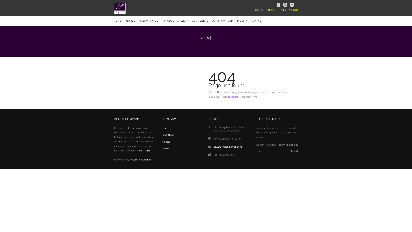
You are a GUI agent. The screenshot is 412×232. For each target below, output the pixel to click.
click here (233, 97)
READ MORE (143, 150)
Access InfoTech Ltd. (140, 159)
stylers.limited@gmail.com (228, 146)
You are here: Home (198, 46)
